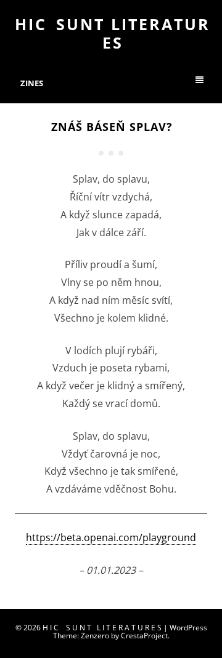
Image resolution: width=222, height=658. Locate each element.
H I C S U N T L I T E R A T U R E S (111, 33)
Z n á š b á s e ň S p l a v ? (111, 126)
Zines (31, 83)
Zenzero (95, 635)
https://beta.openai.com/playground (111, 537)
